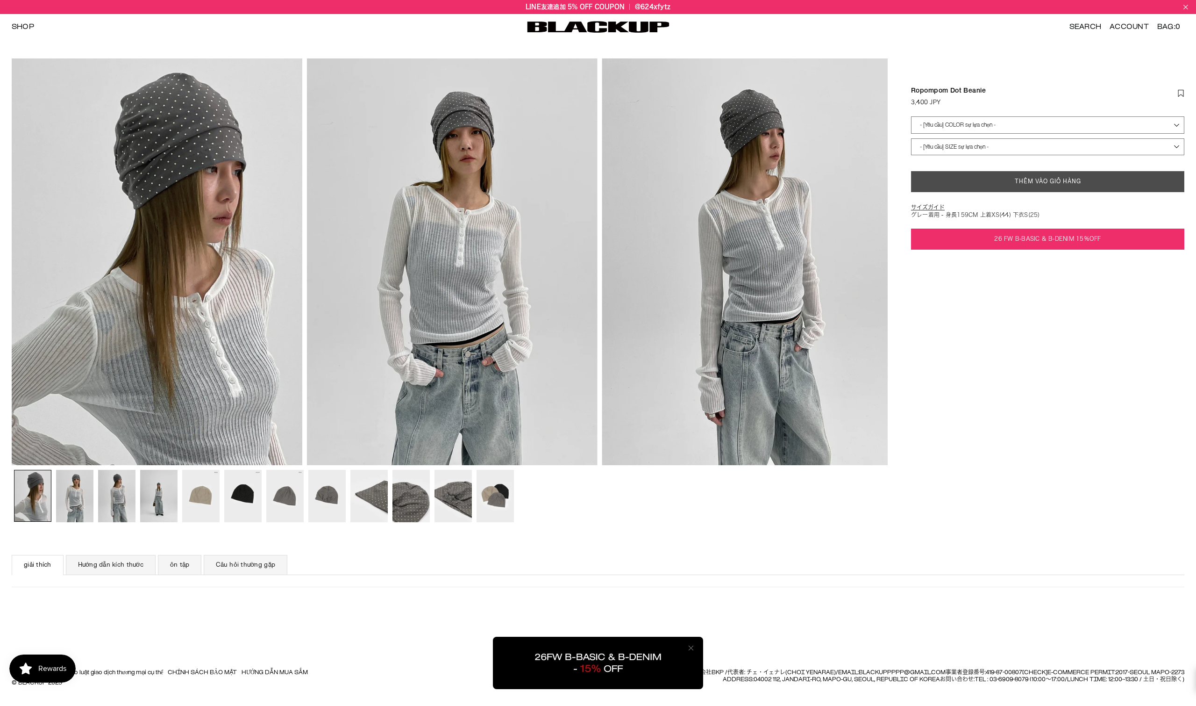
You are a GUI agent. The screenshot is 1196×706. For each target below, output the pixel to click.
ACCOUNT (1129, 27)
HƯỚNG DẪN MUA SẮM (275, 673)
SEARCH (1085, 27)
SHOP (23, 27)
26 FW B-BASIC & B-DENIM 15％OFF (1047, 238)
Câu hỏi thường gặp (245, 565)
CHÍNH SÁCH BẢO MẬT (202, 673)
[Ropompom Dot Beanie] (32, 495)
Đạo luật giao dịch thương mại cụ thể (114, 673)
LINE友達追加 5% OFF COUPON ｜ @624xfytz (598, 7)
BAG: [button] (1168, 27)
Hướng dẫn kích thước (110, 565)
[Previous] (24, 262)
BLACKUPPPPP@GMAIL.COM (902, 673)
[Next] (875, 262)
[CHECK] (1034, 673)
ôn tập (180, 565)
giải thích (37, 565)
